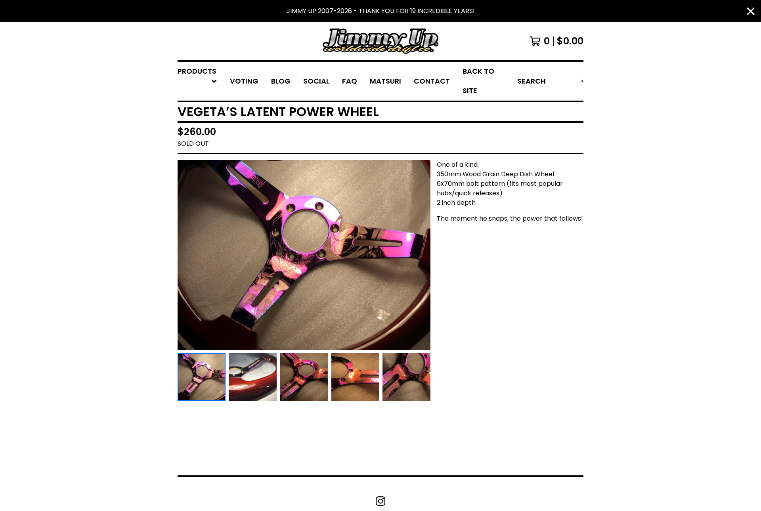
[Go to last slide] (188, 254)
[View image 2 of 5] (253, 377)
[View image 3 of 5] (304, 377)
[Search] (582, 81)
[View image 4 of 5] (355, 377)
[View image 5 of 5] (406, 377)
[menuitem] (197, 81)
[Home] (380, 41)
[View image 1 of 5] (202, 377)
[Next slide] (419, 254)
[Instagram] (380, 501)
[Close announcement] (751, 11)
